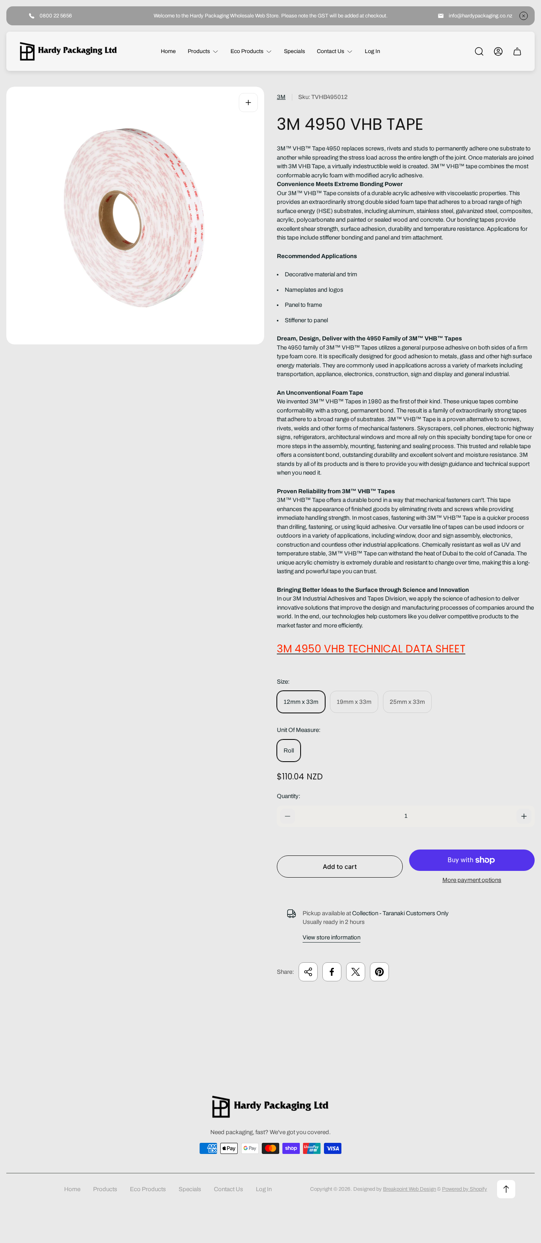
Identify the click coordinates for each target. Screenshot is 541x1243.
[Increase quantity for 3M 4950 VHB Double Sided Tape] (523, 816)
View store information (331, 937)
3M (281, 97)
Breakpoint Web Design (409, 1189)
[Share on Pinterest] (379, 971)
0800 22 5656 (56, 16)
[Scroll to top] (506, 1189)
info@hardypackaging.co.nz (480, 16)
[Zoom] (248, 102)
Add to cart (340, 866)
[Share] (308, 971)
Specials (190, 1189)
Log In (264, 1189)
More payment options (471, 880)
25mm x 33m (407, 702)
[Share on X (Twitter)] (355, 971)
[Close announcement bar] (523, 16)
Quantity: (288, 796)
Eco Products (148, 1189)
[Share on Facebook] (331, 971)
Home (72, 1189)
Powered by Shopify (464, 1189)
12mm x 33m (301, 702)
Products (105, 1189)
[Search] (479, 51)
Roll (289, 750)
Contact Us (228, 1189)
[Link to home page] (270, 1106)
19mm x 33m (354, 702)
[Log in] (498, 51)
